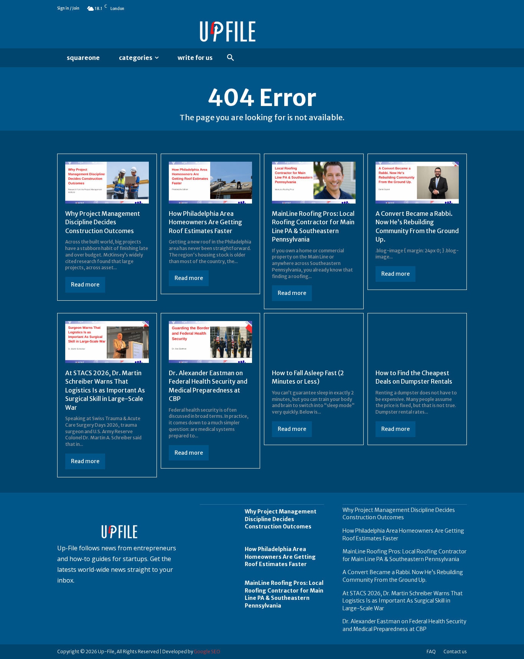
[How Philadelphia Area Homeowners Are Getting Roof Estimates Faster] (210, 183)
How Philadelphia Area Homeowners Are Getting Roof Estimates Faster (205, 222)
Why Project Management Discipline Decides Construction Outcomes (102, 222)
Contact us (455, 651)
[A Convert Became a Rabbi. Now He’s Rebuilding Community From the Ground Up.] (417, 183)
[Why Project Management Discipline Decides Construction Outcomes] (107, 183)
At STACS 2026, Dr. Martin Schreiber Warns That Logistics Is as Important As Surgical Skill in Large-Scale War (105, 390)
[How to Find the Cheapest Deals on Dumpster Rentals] (417, 342)
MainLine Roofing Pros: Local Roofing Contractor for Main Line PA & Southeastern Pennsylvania (284, 594)
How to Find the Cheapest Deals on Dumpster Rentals (414, 377)
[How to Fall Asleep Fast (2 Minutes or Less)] (314, 342)
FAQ (431, 651)
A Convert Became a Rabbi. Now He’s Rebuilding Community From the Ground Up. (403, 576)
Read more (85, 284)
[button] (230, 58)
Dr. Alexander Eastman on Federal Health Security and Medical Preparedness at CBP (404, 625)
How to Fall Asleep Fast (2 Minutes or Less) (308, 377)
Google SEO (207, 651)
